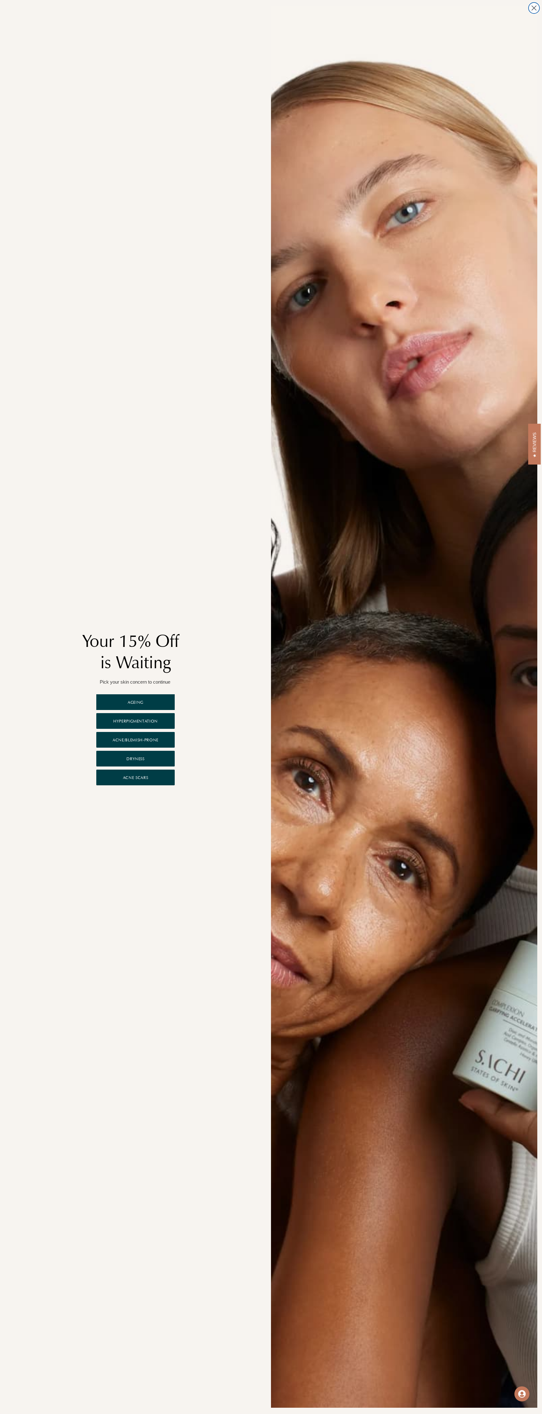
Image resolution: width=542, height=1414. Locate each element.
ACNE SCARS (135, 777)
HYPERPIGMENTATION (135, 721)
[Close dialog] (534, 8)
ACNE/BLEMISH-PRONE (135, 740)
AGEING (135, 702)
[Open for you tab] (521, 1393)
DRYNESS (135, 758)
